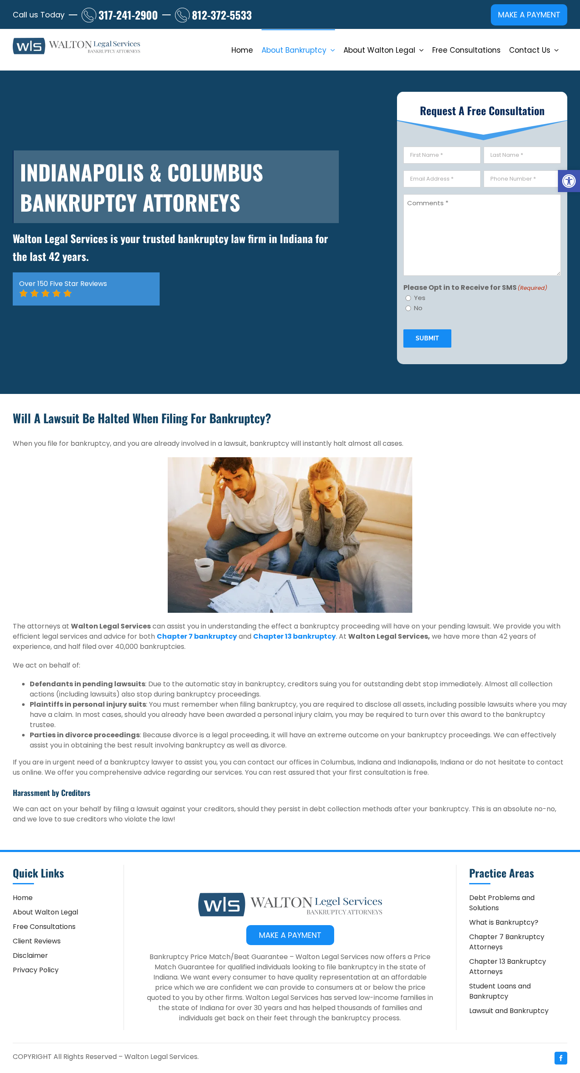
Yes (419, 297)
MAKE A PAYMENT (529, 14)
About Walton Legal (45, 912)
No (418, 307)
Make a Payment (290, 935)
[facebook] (561, 1058)
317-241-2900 (128, 15)
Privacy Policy (36, 970)
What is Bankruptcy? (503, 922)
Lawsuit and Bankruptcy (509, 1011)
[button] (569, 181)
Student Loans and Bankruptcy (500, 991)
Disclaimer (30, 955)
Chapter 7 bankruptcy (197, 636)
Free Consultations (44, 926)
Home (23, 898)
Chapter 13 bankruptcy (294, 636)
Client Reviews (37, 941)
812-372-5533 (222, 15)
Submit (427, 338)
